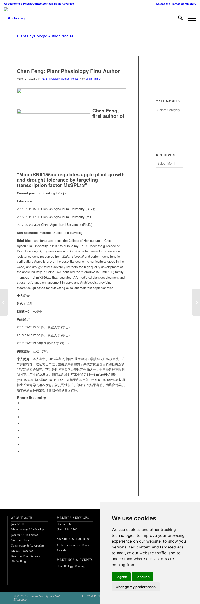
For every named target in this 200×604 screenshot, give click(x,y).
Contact (37, 3)
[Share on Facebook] (23, 403)
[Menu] (189, 18)
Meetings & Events (75, 560)
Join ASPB (17, 524)
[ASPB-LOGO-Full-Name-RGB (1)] (11, 18)
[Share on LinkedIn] (23, 423)
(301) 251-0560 (67, 529)
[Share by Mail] (23, 451)
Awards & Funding (74, 539)
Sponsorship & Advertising (27, 545)
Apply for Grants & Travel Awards (73, 548)
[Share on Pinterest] (23, 417)
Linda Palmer (93, 78)
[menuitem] (174, 3)
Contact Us (64, 524)
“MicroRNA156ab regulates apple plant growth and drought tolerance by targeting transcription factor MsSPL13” (71, 179)
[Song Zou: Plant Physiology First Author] (4, 302)
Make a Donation (22, 551)
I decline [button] (143, 577)
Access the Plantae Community (176, 4)
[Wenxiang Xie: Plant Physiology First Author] (196, 302)
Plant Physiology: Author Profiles (45, 36)
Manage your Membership (27, 529)
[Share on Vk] (23, 437)
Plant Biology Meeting (71, 566)
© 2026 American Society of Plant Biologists (36, 598)
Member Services (73, 518)
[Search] (178, 18)
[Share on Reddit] (23, 444)
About (8, 3)
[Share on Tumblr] (23, 430)
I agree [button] (121, 577)
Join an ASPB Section (24, 535)
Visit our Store (20, 540)
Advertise (68, 3)
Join (45, 3)
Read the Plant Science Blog (25, 559)
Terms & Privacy (22, 3)
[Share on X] (23, 410)
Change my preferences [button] (136, 587)
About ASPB (21, 518)
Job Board (55, 3)
